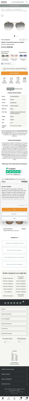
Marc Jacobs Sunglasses (21, 295)
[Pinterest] (20, 303)
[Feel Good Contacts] (4, 2)
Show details (21, 205)
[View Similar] (24, 40)
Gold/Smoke (13, 102)
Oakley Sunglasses (8, 289)
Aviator (12, 116)
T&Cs (6, 391)
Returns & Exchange (18, 82)
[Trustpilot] (7, 338)
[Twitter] (8, 303)
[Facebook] (5, 303)
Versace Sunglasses (8, 283)
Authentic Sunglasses (4, 82)
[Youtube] (14, 303)
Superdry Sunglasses (8, 286)
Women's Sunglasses (8, 281)
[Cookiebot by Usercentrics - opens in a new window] (21, 182)
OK (14, 209)
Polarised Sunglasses (8, 296)
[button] (14, 36)
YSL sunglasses (8, 291)
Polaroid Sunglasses (21, 283)
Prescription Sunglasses (21, 277)
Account (8, 399)
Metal (11, 109)
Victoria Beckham (14, 96)
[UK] (13, 356)
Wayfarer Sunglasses (21, 291)
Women (12, 99)
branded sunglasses (22, 145)
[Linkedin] (17, 303)
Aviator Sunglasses (20, 281)
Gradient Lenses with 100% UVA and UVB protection (17, 112)
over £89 (11, 82)
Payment (24, 81)
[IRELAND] (16, 357)
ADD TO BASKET (14, 73)
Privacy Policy (11, 391)
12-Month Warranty (14, 5)
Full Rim (12, 119)
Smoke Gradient (14, 105)
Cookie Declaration (20, 391)
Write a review (10, 44)
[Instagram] (11, 303)
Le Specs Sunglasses (21, 286)
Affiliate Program (14, 393)
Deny (14, 218)
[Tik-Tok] (23, 302)
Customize (13, 213)
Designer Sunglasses (8, 278)
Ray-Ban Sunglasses (21, 289)
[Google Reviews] (21, 338)
